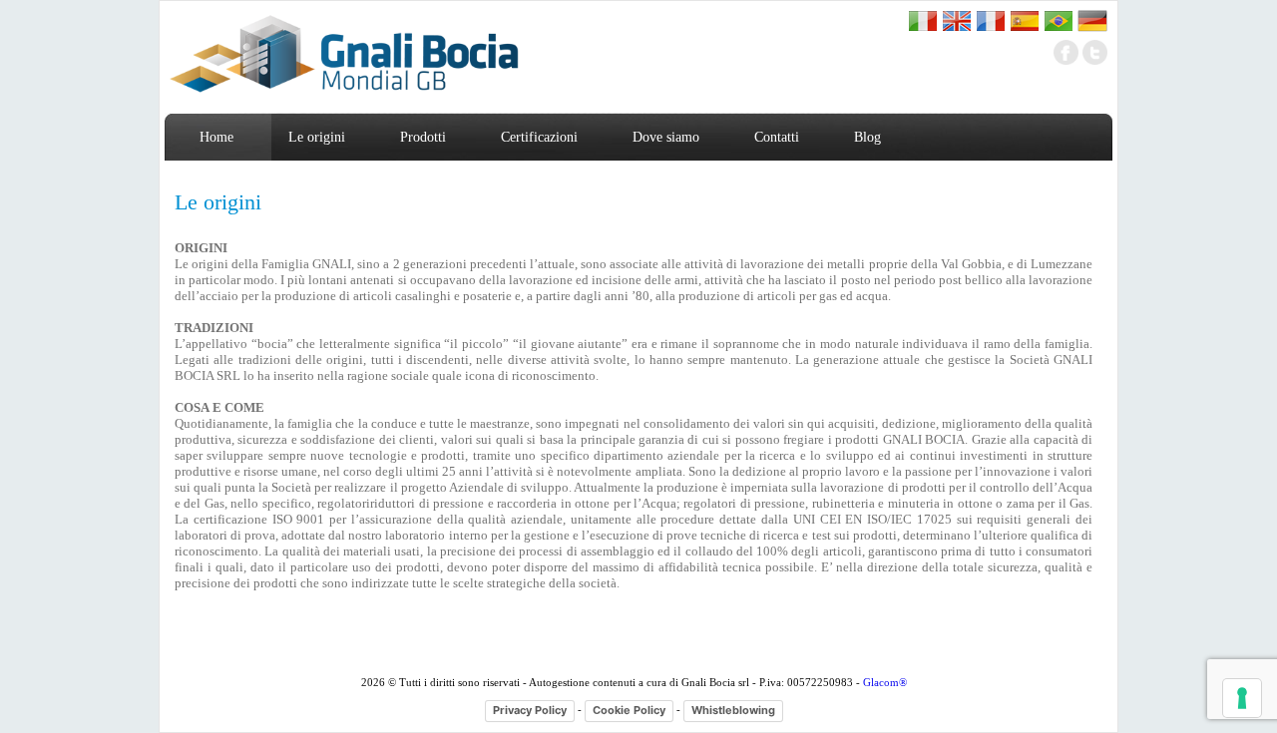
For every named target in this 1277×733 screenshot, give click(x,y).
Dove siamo (666, 137)
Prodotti (423, 137)
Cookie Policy (629, 710)
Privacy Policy (530, 710)
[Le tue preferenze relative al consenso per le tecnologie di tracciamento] (1242, 698)
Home (216, 137)
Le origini (316, 137)
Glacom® (885, 682)
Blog (867, 137)
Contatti (776, 137)
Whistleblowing (733, 710)
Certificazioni (539, 137)
